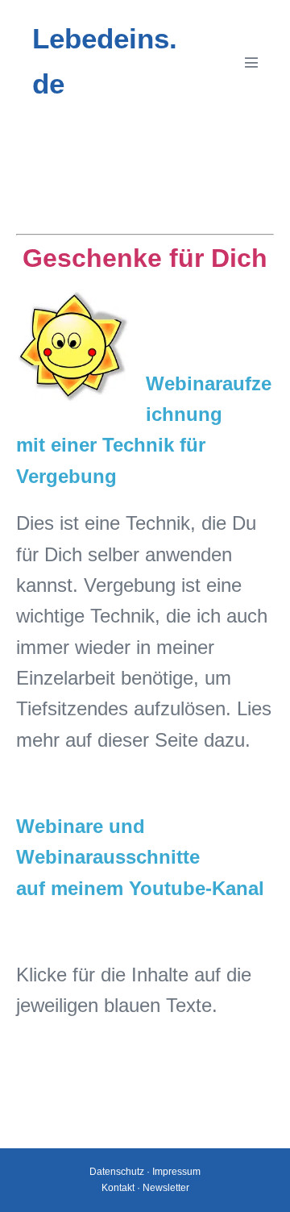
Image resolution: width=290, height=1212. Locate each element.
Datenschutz (116, 1171)
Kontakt (118, 1187)
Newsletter (166, 1187)
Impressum (176, 1171)
